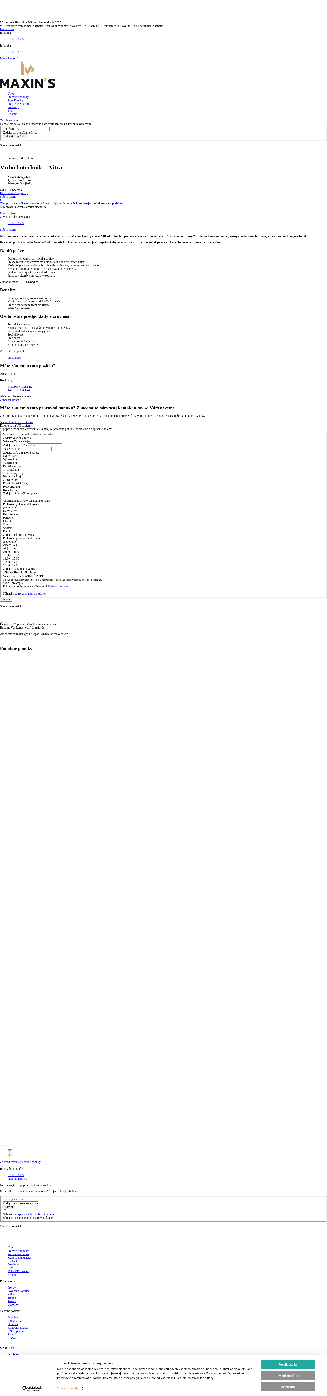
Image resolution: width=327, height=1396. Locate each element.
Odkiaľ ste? (10, 456)
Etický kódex (15, 1261)
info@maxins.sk (17, 1178)
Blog (10, 1267)
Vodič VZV (15, 1320)
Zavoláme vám (9, 120)
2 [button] (9, 1155)
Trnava (12, 1301)
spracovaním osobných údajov (36, 1214)
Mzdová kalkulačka (19, 1257)
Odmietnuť (288, 1386)
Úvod (11, 1247)
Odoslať (6, 599)
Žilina (11, 1294)
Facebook (13, 1354)
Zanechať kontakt (10, 399)
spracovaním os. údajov (32, 593)
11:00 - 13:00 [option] (11, 555)
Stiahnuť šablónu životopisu (16, 422)
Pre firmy (13, 1264)
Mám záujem (8, 196)
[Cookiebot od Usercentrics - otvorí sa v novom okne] (32, 1388)
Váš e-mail (9, 448)
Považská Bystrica (19, 1291)
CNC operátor (16, 1331)
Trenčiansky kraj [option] (13, 473)
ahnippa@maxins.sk (20, 386)
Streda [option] (7, 524)
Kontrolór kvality (18, 1327)
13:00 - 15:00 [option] (11, 558)
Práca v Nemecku (18, 1254)
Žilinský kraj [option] (10, 479)
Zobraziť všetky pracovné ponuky (20, 1162)
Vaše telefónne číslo (15, 441)
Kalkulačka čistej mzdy (14, 193)
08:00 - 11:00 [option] (11, 551)
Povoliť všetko (287, 1364)
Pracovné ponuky (18, 1250)
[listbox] (163, 475)
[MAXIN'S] (27, 87)
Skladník (13, 1324)
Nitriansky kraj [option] (12, 476)
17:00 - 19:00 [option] (11, 565)
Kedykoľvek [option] (10, 514)
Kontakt (12, 1274)
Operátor (13, 1317)
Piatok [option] (7, 531)
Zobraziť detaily (67, 1388)
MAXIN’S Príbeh (18, 1271)
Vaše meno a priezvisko (17, 434)
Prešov (12, 1287)
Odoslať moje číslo (15, 136)
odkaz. (65, 634)
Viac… (12, 1337)
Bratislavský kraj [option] (13, 466)
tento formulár (59, 586)
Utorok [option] (7, 521)
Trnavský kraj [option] (11, 469)
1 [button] (9, 1151)
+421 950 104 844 (19, 390)
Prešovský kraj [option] (12, 486)
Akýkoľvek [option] (10, 548)
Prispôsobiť (286, 1375)
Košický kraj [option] (10, 490)
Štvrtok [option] (7, 527)
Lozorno (13, 1304)
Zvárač (12, 1334)
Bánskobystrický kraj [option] (15, 483)
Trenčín (12, 1297)
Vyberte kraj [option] (10, 462)
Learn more (7, 29)
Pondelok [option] (8, 517)
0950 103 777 (16, 39)
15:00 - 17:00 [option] (11, 562)
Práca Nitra (14, 357)
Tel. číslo (8, 128)
